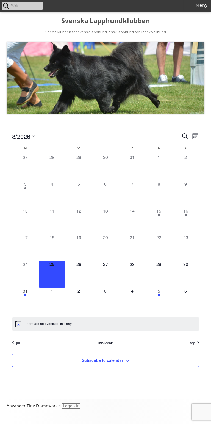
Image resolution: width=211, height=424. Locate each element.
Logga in (71, 406)
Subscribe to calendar (102, 360)
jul (18, 343)
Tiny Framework (42, 406)
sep (192, 343)
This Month (105, 343)
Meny (201, 5)
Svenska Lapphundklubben (105, 20)
